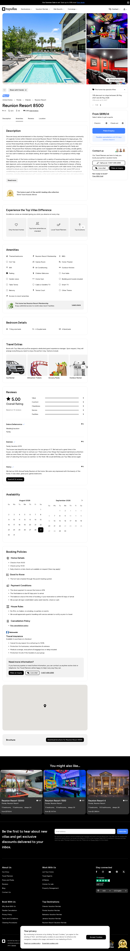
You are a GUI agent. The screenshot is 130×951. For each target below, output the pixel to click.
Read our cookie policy (32, 943)
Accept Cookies (96, 937)
